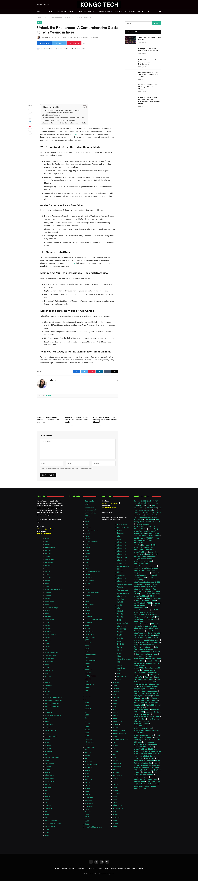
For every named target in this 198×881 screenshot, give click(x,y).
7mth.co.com (139, 647)
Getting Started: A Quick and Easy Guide (59, 112)
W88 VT (48, 676)
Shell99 (120, 635)
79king (136, 522)
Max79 (136, 538)
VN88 (87, 658)
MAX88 (137, 635)
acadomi (116, 724)
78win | (142, 508)
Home (51, 11)
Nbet (47, 832)
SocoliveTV (145, 614)
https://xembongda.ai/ (149, 691)
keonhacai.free (139, 549)
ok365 (143, 714)
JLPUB (152, 716)
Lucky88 (152, 552)
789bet (47, 718)
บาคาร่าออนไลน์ (90, 513)
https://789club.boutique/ (144, 668)
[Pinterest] (30, 127)
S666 (115, 748)
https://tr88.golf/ (119, 730)
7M (46, 754)
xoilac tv (151, 679)
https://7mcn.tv (140, 659)
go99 (137, 594)
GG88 (147, 703)
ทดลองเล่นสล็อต (90, 655)
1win (76, 134)
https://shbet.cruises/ (124, 584)
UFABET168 (121, 629)
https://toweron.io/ (141, 716)
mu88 (87, 814)
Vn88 (115, 802)
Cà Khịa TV (150, 656)
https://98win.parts (141, 726)
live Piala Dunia (147, 626)
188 (46, 679)
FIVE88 (138, 600)
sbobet (140, 640)
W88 (148, 770)
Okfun (153, 505)
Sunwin (119, 647)
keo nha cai (156, 603)
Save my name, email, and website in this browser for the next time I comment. (67, 469)
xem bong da (139, 693)
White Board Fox (146, 765)
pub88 (137, 626)
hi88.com (146, 600)
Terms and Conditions (120, 868)
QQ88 (47, 829)
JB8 (158, 522)
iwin (158, 573)
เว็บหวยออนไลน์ (50, 655)
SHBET (87, 559)
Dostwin (48, 577)
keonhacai (150, 774)
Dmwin (47, 556)
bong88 (137, 559)
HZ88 (155, 510)
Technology (104, 11)
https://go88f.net (141, 596)
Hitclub (47, 691)
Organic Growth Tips (86, 11)
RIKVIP (87, 628)
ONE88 (157, 582)
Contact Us (92, 868)
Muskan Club (50, 547)
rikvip (143, 568)
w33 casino (155, 703)
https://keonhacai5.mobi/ (143, 547)
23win (152, 735)
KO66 (87, 773)
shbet (47, 688)
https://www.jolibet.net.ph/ (144, 612)
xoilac (148, 554)
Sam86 (154, 554)
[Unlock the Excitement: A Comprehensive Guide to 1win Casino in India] (77, 74)
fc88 (87, 556)
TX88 (153, 624)
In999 (47, 541)
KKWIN (47, 784)
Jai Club (47, 571)
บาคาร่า (47, 622)
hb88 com (138, 540)
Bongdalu (48, 751)
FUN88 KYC (150, 538)
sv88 (136, 591)
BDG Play (88, 761)
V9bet (87, 816)
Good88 (116, 772)
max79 (136, 733)
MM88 (156, 765)
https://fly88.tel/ (140, 749)
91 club (147, 624)
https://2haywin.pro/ (124, 659)
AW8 (141, 524)
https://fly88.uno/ (141, 552)
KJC (46, 811)
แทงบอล (48, 592)
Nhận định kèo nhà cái (142, 751)
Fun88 (47, 790)
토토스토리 (71, 263)
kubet (155, 772)
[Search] (160, 11)
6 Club (87, 755)
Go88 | (143, 501)
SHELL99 (137, 536)
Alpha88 (48, 766)
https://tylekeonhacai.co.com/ (146, 654)
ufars (148, 505)
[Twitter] (30, 116)
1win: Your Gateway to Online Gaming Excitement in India (64, 123)
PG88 (47, 694)
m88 (86, 586)
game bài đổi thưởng (52, 757)
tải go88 (137, 719)
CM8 (46, 802)
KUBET (137, 529)
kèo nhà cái (49, 670)
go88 (47, 643)
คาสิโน (47, 610)
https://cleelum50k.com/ (53, 589)
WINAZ (87, 682)
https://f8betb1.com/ (92, 571)
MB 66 (87, 583)
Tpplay (47, 538)
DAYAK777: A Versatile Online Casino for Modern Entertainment (148, 62)
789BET (48, 616)
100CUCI (120, 611)
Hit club (146, 580)
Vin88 (147, 619)
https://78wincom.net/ (142, 730)
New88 (151, 635)
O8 (135, 640)
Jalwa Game (49, 559)
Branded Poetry (122, 528)
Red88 (136, 607)
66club (47, 682)
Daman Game (122, 525)
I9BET (150, 529)
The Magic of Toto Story (52, 115)
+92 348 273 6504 (44, 533)
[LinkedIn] (30, 122)
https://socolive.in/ (91, 541)
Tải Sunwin (145, 670)
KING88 (48, 745)
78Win (87, 649)
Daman (47, 574)
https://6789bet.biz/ (142, 710)
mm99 (119, 605)
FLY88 (150, 749)
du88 (137, 619)
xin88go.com (148, 582)
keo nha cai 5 (139, 705)
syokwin (88, 794)
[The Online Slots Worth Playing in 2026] (130, 40)
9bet (46, 673)
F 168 (119, 620)
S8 (157, 758)
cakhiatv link (89, 634)
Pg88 (148, 587)
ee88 (47, 760)
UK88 (152, 670)
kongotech (110, 874)
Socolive (138, 545)
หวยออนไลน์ (138, 519)
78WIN (87, 568)
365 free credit (140, 656)
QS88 (87, 733)
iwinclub (150, 719)
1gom (137, 575)
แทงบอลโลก (139, 677)
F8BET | (156, 501)
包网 (114, 694)
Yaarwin (47, 544)
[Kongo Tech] (99, 4)
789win (120, 587)
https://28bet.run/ (146, 591)
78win (47, 721)
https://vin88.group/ (92, 592)
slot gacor (48, 712)
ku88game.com (90, 676)
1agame (47, 727)
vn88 (146, 761)
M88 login (117, 763)
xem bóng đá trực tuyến (53, 700)
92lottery (48, 685)
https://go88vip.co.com (93, 827)
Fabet (154, 605)
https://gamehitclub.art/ (150, 663)
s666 (143, 598)
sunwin (47, 598)
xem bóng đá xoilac (144, 763)
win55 (115, 745)
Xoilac (151, 761)
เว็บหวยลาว (121, 641)
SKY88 (145, 536)
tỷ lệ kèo (155, 631)
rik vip (136, 756)
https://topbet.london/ (142, 526)
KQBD (87, 667)
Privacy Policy (68, 868)
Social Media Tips (65, 11)
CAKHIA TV (89, 685)
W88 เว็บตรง (117, 766)
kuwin (47, 817)
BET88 (143, 733)
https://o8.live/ (153, 754)
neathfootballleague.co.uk (148, 517)
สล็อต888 (88, 670)
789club (48, 640)
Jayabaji (116, 691)
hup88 (143, 605)
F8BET (47, 739)
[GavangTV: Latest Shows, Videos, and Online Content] (49, 408)
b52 (118, 662)
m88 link (88, 643)
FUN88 (155, 503)
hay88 (47, 649)
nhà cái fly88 (89, 631)
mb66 (136, 603)
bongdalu (88, 616)
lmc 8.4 (156, 638)
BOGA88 (143, 607)
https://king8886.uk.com (53, 697)
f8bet (119, 656)
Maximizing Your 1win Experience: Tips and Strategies (63, 118)
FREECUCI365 (146, 559)
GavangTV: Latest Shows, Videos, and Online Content (48, 419)
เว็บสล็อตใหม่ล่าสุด (51, 607)
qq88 (146, 519)
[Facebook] (30, 111)
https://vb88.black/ (51, 652)
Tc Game (48, 565)
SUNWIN (144, 529)
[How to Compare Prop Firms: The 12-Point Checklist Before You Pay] (77, 408)
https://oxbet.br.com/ (142, 566)
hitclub (155, 568)
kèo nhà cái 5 (118, 808)
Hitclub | (149, 501)
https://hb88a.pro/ (91, 530)
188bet (152, 556)
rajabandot (121, 575)
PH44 (158, 716)
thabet (87, 610)
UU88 (115, 823)
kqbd (141, 761)
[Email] (30, 132)
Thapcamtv (89, 797)
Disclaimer (103, 868)
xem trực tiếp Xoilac (52, 703)
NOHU (115, 811)
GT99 (149, 594)
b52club (157, 661)
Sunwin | (137, 501)
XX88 (47, 814)
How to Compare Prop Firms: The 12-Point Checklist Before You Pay (77, 420)
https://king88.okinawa (143, 728)
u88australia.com (141, 563)
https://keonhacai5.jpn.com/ (145, 531)
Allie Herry (46, 37)
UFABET (48, 628)
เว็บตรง (119, 539)
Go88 (87, 824)
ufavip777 (138, 580)
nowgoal (143, 575)
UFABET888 (49, 658)
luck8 (87, 601)
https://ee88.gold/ (141, 735)
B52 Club (155, 594)
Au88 (87, 550)
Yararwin (48, 550)
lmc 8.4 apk (143, 628)
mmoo (87, 553)
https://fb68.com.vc (142, 610)
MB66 (149, 603)
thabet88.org (139, 533)
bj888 (119, 650)
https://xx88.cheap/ (142, 767)
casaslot (144, 675)
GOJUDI (149, 503)
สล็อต (47, 583)
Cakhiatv (148, 740)
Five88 (155, 730)
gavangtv (88, 800)
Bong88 (48, 631)
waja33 (153, 649)
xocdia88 (154, 610)
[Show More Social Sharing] (84, 43)
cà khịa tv (155, 686)
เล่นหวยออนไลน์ (90, 510)
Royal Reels (49, 661)
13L (46, 568)
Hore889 (154, 751)
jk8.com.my (138, 543)
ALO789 (116, 817)
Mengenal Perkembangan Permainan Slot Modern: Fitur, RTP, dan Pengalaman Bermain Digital (149, 100)
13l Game (88, 767)
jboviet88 (120, 644)
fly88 (136, 505)
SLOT (115, 742)
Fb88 (115, 700)
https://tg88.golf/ (119, 733)
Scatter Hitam (122, 557)
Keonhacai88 (145, 584)
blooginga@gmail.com (46, 529)
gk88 (87, 791)
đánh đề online (139, 631)
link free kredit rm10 (120, 739)
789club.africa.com (147, 645)
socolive (137, 570)
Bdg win (116, 715)
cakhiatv (120, 665)
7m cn (155, 779)
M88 (156, 767)
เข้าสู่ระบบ (88, 577)
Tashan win (49, 562)
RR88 (47, 799)
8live (158, 624)
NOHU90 (156, 633)
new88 (87, 595)
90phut (137, 691)
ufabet (87, 652)
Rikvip (156, 529)
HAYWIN (48, 787)
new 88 (88, 562)
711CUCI (120, 614)
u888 (157, 519)
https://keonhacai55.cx (53, 715)
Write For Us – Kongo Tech (137, 11)
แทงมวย (142, 505)
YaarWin (48, 580)
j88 (153, 781)
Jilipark (87, 770)
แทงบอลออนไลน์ (90, 507)
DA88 (158, 617)
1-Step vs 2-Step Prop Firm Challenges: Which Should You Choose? (105, 420)
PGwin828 (89, 803)
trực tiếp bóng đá (148, 617)
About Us (80, 868)
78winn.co (88, 613)
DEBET (151, 536)
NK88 (115, 727)
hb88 (145, 747)
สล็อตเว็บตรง (49, 601)
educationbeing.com (92, 764)
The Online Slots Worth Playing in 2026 (149, 39)
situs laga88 (49, 763)
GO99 (115, 814)
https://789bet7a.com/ (53, 823)
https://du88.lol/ (50, 634)
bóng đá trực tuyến (141, 689)
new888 (88, 527)
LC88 (115, 820)
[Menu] (38, 11)
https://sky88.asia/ (141, 723)
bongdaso (88, 622)
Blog (118, 11)
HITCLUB (88, 779)
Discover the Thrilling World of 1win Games (59, 120)
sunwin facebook (152, 533)
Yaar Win (88, 752)
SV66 (87, 776)
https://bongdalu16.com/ (93, 619)
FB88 (149, 744)
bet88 (151, 519)
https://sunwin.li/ (50, 781)
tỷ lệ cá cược (150, 570)
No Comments (83, 37)
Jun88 (157, 668)
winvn (87, 589)
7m (142, 570)
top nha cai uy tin (146, 779)
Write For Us (137, 868)
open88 (157, 675)
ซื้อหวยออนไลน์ (122, 590)
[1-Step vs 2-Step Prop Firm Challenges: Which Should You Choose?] (105, 408)
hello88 (120, 602)
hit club (87, 547)
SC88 (142, 712)
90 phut (153, 689)
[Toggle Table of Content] (83, 107)
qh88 (149, 659)
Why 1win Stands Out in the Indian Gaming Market (61, 110)
